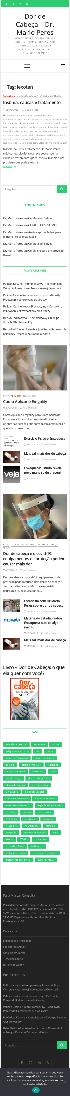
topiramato (40, 839)
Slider (6, 548)
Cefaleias (9, 95)
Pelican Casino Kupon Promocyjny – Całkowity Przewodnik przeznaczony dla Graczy (31, 1008)
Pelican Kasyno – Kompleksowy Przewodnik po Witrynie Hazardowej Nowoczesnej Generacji (31, 987)
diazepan (57, 119)
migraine (48, 818)
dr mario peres (40, 784)
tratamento (37, 846)
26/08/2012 (11, 109)
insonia (57, 123)
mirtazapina (53, 135)
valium (63, 142)
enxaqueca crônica (45, 798)
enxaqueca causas (34, 791)
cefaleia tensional (15, 771)
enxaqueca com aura (17, 798)
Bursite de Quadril (14, 964)
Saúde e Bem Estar (51, 95)
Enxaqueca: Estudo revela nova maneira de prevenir (43, 470)
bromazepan (31, 119)
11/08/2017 (32, 611)
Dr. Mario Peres (13, 218)
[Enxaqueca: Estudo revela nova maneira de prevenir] (11, 474)
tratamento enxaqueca (45, 852)
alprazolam (26, 115)
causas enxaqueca (44, 757)
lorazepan (32, 131)
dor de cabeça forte (38, 778)
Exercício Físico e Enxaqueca (44, 438)
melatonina (18, 135)
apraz (20, 119)
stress (9, 839)
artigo (55, 744)
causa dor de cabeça (17, 757)
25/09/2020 (11, 407)
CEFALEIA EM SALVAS (42, 225)
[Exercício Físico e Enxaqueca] (11, 442)
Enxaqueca (29, 396)
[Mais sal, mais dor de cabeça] (11, 457)
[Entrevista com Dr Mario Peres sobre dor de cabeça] (11, 605)
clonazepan (45, 119)
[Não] (65, 1082)
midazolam (40, 135)
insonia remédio (18, 127)
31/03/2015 (32, 459)
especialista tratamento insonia (28, 123)
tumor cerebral (46, 859)
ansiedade (39, 744)
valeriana (54, 142)
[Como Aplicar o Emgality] (35, 367)
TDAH (23, 839)
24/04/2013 (32, 478)
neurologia (12, 825)
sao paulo (11, 832)
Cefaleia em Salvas (40, 218)
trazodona (32, 142)
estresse (11, 812)
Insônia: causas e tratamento (32, 102)
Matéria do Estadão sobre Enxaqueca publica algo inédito (43, 622)
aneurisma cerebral (16, 744)
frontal (48, 123)
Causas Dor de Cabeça (24, 544)
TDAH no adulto (13, 958)
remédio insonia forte (23, 138)
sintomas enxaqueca (34, 832)
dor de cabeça (13, 778)
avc (37, 751)
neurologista (31, 825)
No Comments (29, 407)
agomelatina (13, 115)
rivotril (22, 142)
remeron (13, 142)
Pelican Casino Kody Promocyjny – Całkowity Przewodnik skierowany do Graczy (31, 998)
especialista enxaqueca (50, 805)
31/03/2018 (32, 444)
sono (55, 832)
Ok (36, 1090)
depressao (37, 771)
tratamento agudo (15, 852)
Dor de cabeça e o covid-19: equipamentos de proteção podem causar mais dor (34, 559)
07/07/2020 (11, 570)
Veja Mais (13, 167)
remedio (50, 825)
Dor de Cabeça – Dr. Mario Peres (35, 24)
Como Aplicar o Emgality (25, 401)
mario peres (44, 812)
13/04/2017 (32, 633)
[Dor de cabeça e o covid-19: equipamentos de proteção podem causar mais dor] (35, 516)
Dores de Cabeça (27, 95)
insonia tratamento (37, 127)
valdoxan (44, 142)
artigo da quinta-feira (17, 751)
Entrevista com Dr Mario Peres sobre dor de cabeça (43, 603)
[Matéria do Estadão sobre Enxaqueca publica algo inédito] (11, 620)
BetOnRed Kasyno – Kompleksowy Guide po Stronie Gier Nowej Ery (34, 1019)
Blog (6, 396)
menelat (28, 135)
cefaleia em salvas (31, 764)
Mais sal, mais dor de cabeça (45, 453)
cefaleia (10, 764)
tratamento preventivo (18, 859)
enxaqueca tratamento (18, 805)
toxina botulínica (15, 846)
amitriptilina (39, 115)
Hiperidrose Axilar (14, 946)
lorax (23, 131)
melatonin (11, 818)
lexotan (15, 131)
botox (50, 751)
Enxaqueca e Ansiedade (17, 940)
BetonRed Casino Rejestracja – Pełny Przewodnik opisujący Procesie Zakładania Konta (33, 1030)
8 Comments (31, 109)
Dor (53, 771)
